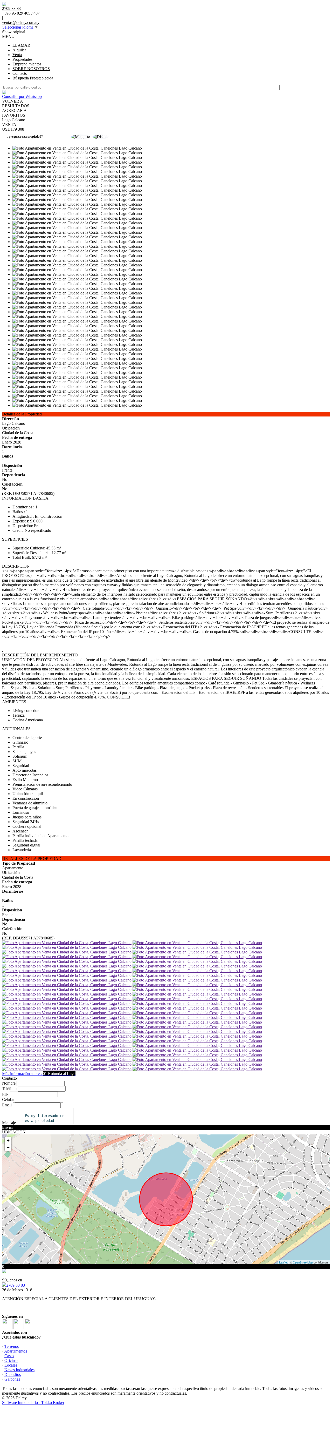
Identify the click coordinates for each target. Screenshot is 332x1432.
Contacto (19, 73)
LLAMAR (21, 45)
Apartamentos (15, 1351)
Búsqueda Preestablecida (32, 78)
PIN (5, 1094)
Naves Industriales (19, 1370)
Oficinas (11, 1360)
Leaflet (283, 1262)
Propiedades (22, 59)
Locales (10, 1365)
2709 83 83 (15, 1285)
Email (7, 1105)
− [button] (8, 1147)
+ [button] (8, 1140)
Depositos (12, 1374)
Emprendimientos (26, 64)
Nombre (9, 1083)
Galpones (12, 1379)
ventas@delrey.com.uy (20, 22)
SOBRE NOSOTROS (31, 68)
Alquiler (19, 50)
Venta (17, 54)
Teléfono (9, 1088)
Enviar (7, 1127)
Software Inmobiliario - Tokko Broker (33, 1402)
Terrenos (11, 1346)
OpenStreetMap (303, 1262)
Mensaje (9, 1122)
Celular (8, 1099)
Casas (9, 1356)
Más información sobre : (38, 1073)
